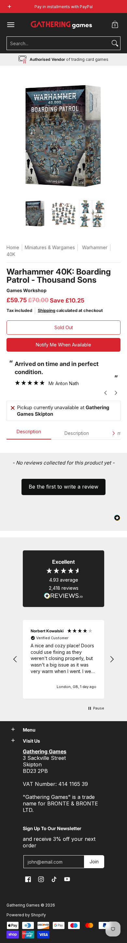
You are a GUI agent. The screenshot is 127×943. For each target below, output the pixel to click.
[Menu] (10, 24)
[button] (114, 24)
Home (13, 247)
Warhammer (94, 247)
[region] (63, 659)
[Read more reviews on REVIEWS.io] (63, 596)
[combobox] (58, 43)
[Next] (113, 433)
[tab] (29, 433)
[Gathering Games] (62, 24)
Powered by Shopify (26, 914)
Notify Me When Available (63, 344)
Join (94, 861)
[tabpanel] (63, 446)
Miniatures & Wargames (50, 247)
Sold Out (63, 327)
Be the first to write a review (63, 486)
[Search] (115, 43)
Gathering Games (23, 905)
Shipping (46, 310)
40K (11, 254)
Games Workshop (27, 290)
